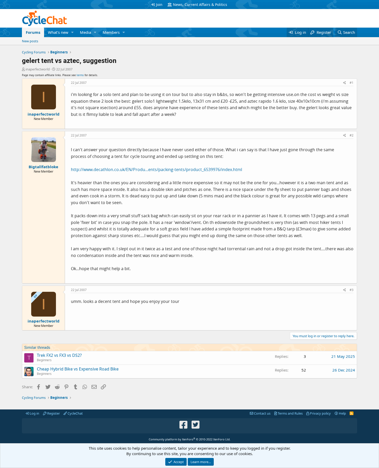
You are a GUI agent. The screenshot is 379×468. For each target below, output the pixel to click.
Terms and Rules (290, 413)
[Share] (344, 83)
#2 (351, 135)
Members (111, 32)
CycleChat (75, 413)
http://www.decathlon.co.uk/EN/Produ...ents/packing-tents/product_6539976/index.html (156, 169)
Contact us (261, 413)
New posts (30, 41)
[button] (72, 32)
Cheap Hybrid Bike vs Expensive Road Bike (78, 369)
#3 (351, 290)
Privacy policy (320, 413)
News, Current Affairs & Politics (200, 4)
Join (159, 4)
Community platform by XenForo (189, 439)
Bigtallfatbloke (43, 166)
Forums (33, 32)
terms (80, 75)
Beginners (44, 360)
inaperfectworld (38, 69)
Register (53, 413)
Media (85, 32)
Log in (34, 413)
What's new (58, 32)
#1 (351, 82)
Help (342, 413)
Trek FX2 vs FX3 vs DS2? (59, 355)
